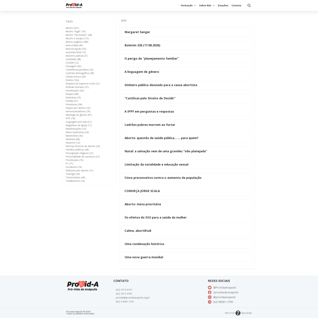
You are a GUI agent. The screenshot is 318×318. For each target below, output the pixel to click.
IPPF (70, 118)
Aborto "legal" (75, 31)
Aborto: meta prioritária (143, 204)
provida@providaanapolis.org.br (133, 297)
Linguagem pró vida (79, 121)
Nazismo (73, 142)
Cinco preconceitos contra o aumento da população (163, 178)
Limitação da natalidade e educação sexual (156, 164)
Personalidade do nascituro (83, 156)
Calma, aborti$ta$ (138, 231)
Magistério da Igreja (79, 125)
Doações (223, 5)
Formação (187, 5)
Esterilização (75, 90)
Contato (236, 5)
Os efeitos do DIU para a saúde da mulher (156, 217)
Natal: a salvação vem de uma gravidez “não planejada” (166, 151)
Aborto (72, 27)
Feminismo (74, 104)
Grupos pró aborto (78, 107)
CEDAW (72, 62)
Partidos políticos (77, 149)
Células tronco (76, 76)
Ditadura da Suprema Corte (83, 83)
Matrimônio (74, 135)
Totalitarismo (75, 180)
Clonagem (73, 66)
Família (72, 100)
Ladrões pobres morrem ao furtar (150, 125)
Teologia (73, 173)
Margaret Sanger (137, 32)
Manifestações (76, 128)
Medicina (73, 139)
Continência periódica (79, 69)
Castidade (73, 59)
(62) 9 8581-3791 (125, 301)
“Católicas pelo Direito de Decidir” (150, 98)
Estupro (72, 94)
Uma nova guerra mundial (144, 257)
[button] (249, 5)
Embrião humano (77, 87)
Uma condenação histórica (144, 244)
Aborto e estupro (77, 38)
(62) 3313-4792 (124, 293)
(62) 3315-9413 (124, 289)
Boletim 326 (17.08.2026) (142, 45)
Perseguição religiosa (79, 153)
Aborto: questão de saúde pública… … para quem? (161, 138)
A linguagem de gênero (142, 72)
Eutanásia (73, 97)
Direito (72, 80)
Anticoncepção (76, 48)
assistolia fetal (76, 52)
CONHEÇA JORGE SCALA (142, 191)
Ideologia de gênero (79, 114)
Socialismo (74, 167)
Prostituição (74, 160)
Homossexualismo (78, 111)
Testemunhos (75, 177)
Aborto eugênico (77, 41)
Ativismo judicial (77, 55)
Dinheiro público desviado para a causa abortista (161, 85)
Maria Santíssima (77, 132)
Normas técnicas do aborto (83, 146)
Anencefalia (74, 45)
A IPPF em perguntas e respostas (149, 111)
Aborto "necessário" (79, 34)
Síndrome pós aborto (79, 170)
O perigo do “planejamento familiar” (152, 58)
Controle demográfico (80, 73)
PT (69, 163)
